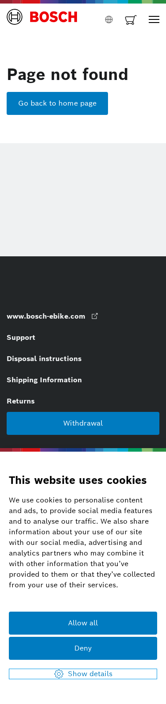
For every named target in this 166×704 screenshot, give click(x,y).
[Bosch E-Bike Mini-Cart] (131, 19)
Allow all (83, 623)
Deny (83, 648)
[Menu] (154, 19)
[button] (42, 19)
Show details (90, 673)
